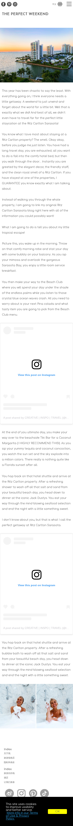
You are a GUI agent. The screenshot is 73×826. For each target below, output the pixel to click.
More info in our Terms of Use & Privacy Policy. (22, 815)
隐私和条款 (9, 762)
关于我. (7, 753)
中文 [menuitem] (54, 4)
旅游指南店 (9, 758)
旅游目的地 (9, 773)
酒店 (6, 777)
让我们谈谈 (9, 782)
